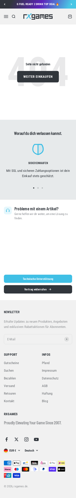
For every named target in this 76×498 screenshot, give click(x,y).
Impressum (49, 370)
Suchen (9, 370)
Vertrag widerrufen (35, 289)
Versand (9, 386)
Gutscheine (11, 363)
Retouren (10, 393)
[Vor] (71, 4)
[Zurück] (4, 4)
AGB (45, 386)
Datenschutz (50, 378)
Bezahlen (10, 378)
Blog (45, 401)
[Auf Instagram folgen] (26, 439)
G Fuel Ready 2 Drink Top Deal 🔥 (38, 4)
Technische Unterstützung (38, 278)
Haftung (47, 393)
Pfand (45, 363)
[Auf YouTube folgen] (36, 439)
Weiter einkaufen (38, 77)
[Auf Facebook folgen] (6, 439)
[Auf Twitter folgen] (16, 439)
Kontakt (9, 401)
